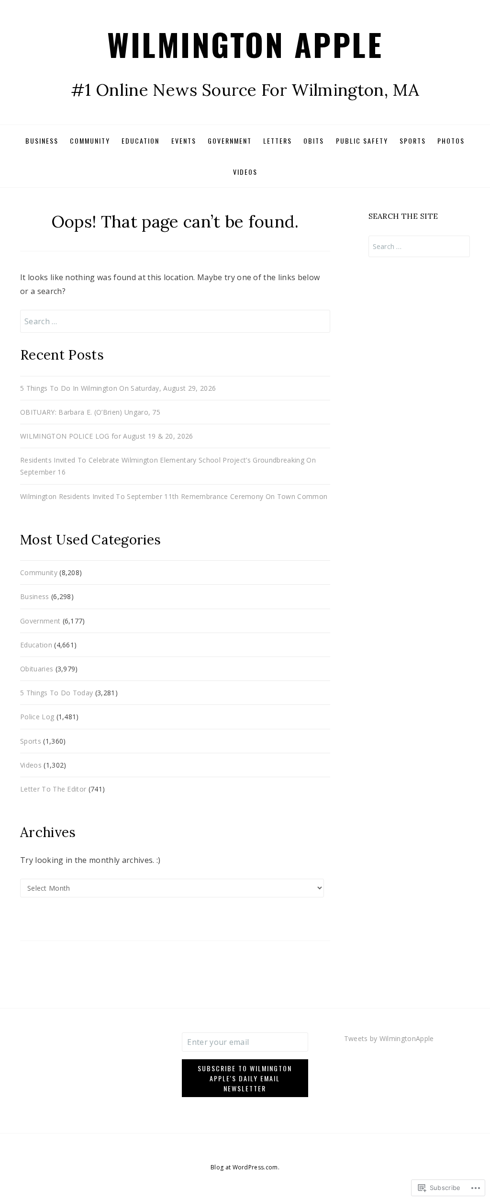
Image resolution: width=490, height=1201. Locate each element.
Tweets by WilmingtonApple (389, 1038)
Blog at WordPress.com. (245, 1167)
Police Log (37, 716)
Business (41, 141)
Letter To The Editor (53, 788)
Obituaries (36, 668)
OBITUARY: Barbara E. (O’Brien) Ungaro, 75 (90, 412)
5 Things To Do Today (56, 692)
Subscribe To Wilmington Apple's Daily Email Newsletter (245, 1078)
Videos (245, 172)
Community (90, 141)
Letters (277, 141)
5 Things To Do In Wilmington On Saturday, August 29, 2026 (118, 388)
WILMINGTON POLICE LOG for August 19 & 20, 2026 (106, 436)
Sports (413, 141)
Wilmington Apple (245, 44)
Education (140, 141)
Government (230, 141)
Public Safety (362, 141)
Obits (313, 141)
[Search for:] (175, 321)
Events (183, 141)
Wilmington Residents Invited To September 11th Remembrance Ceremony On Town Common (173, 496)
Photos (451, 141)
